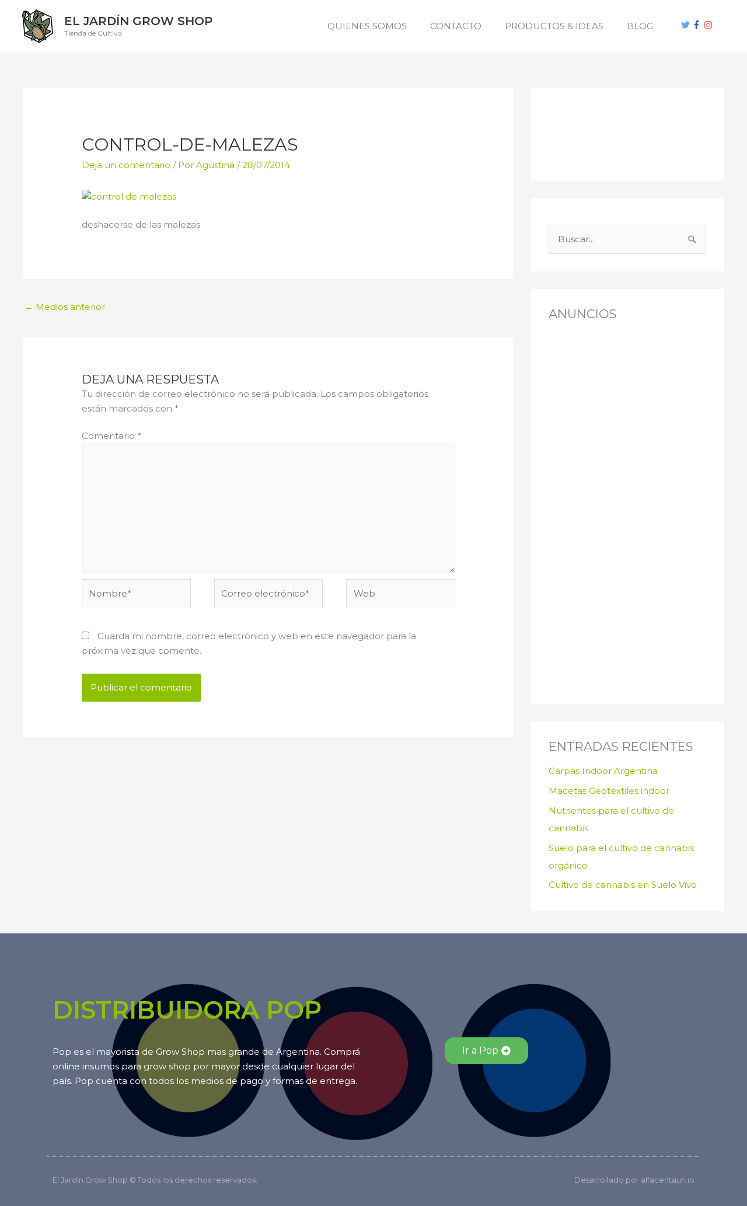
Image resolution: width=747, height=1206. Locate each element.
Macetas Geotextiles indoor (609, 790)
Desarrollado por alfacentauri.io (634, 1179)
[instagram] (709, 24)
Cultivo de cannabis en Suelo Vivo (623, 884)
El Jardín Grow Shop (138, 21)
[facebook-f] (698, 24)
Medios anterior (65, 306)
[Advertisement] (607, 131)
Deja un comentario (126, 164)
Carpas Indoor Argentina (603, 770)
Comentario (111, 435)
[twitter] (687, 24)
